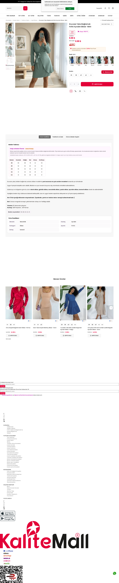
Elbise (8, 442)
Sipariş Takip (10, 491)
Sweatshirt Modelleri (12, 453)
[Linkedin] (3, 420)
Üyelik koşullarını (7, 395)
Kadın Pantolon (11, 448)
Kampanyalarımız (12, 439)
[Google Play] (59, 518)
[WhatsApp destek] (115, 573)
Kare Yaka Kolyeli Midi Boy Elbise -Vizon (44, 328)
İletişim (9, 433)
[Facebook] (3, 413)
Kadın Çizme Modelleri (13, 467)
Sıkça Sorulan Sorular (13, 488)
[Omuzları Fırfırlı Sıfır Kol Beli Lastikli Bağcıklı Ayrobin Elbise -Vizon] (100, 303)
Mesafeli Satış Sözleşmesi (14, 474)
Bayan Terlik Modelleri (13, 460)
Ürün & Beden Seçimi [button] (72, 137)
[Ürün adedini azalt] (70, 84)
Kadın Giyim (10, 440)
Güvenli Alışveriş (11, 477)
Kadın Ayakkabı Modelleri (14, 456)
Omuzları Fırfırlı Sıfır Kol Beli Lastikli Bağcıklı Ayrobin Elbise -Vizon (100, 328)
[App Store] (59, 513)
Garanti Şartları (11, 482)
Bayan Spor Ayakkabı (13, 462)
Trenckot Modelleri (12, 454)
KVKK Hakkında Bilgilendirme (15, 430)
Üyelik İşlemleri (11, 479)
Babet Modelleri (11, 464)
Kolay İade (10, 492)
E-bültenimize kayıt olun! (6, 382)
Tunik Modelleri (11, 446)
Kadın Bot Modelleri (12, 465)
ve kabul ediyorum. (22, 395)
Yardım (9, 489)
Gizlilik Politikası (11, 428)
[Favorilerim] (109, 8)
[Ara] (25, 8)
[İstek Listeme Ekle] (80, 91)
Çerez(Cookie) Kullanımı (14, 480)
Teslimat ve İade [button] (57, 137)
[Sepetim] (113, 8)
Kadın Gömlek (11, 445)
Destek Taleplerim (12, 494)
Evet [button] (70, 8)
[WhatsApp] (3, 418)
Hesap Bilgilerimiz (12, 431)
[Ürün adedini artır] (78, 84)
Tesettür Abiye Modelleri (14, 443)
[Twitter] (4, 415)
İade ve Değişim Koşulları (14, 471)
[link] (107, 24)
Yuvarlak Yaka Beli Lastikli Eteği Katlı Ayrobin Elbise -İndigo (71, 328)
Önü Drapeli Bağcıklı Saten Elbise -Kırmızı (18, 328)
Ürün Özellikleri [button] (44, 137)
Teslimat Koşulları (12, 476)
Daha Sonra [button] (60, 8)
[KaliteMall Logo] (59, 534)
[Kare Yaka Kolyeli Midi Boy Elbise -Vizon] (46, 303)
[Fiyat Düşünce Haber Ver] (84, 91)
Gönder (2, 393)
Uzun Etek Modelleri (12, 449)
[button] (105, 8)
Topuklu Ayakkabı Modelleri (14, 457)
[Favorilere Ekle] (71, 91)
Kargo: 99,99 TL (84, 31)
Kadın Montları (11, 451)
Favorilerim (10, 495)
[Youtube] (4, 421)
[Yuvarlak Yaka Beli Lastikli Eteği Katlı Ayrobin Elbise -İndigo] (73, 303)
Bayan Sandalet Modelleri (14, 459)
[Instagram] (3, 417)
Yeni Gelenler (10, 437)
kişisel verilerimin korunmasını (23, 395)
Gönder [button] (2, 386)
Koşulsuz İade (11, 472)
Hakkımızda (10, 426)
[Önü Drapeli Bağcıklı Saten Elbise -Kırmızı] (18, 303)
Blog (8, 486)
